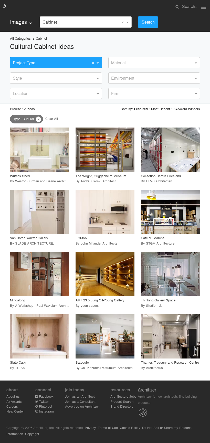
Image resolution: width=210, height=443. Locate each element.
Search (148, 22)
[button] (38, 119)
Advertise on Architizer (82, 406)
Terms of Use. (108, 427)
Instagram (46, 411)
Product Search (121, 401)
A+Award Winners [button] (186, 108)
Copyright (32, 433)
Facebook (46, 396)
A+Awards (14, 401)
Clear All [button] (51, 118)
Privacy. (91, 427)
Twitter (43, 401)
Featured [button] (141, 109)
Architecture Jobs (123, 396)
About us (13, 396)
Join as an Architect (80, 396)
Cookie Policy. (130, 427)
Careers (12, 406)
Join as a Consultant (80, 401)
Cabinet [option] (50, 22)
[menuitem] (21, 22)
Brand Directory (121, 406)
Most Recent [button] (160, 108)
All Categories (20, 38)
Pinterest (45, 406)
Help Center (15, 411)
